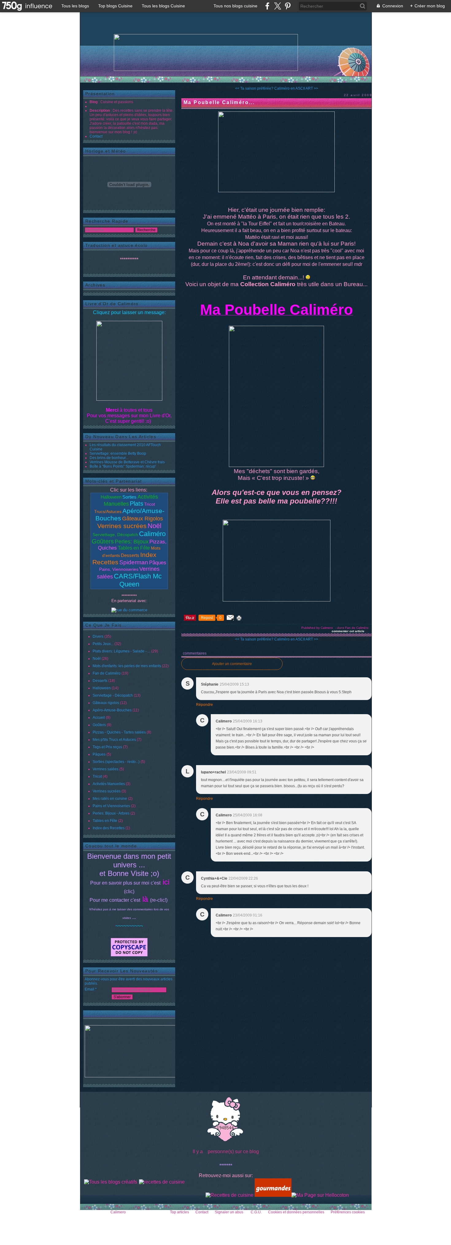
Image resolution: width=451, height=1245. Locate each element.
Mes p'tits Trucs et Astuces (114, 739)
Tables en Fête (134, 548)
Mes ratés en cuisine (110, 798)
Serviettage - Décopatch (113, 695)
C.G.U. (256, 1212)
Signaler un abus (229, 1212)
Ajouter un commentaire (232, 664)
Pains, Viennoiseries (118, 569)
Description (100, 110)
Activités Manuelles (109, 784)
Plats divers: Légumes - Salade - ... (121, 651)
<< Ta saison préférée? (254, 88)
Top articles (179, 1212)
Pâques (157, 563)
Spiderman (133, 562)
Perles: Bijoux (131, 542)
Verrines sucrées (122, 525)
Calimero (118, 1212)
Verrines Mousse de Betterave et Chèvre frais (127, 462)
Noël (154, 526)
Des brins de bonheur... (109, 458)
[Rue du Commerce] (129, 610)
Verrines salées (105, 769)
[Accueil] (206, 52)
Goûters (103, 541)
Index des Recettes (109, 828)
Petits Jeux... (103, 644)
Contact (96, 136)
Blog (94, 102)
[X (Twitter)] (277, 6)
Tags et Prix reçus (107, 747)
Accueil (99, 717)
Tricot (149, 504)
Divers (98, 636)
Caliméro (152, 534)
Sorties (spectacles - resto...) (116, 762)
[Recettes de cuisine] (229, 1195)
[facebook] (267, 6)
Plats (136, 503)
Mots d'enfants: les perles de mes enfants (127, 666)
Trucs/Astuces (107, 511)
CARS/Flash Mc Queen (138, 580)
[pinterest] (287, 6)
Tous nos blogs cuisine (235, 5)
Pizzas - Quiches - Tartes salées (119, 732)
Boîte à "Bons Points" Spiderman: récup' (123, 466)
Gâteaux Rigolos (142, 519)
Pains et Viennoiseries (111, 806)
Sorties (129, 497)
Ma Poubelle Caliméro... (219, 102)
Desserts (130, 555)
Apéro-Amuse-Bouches (112, 710)
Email (89, 989)
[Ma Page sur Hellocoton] (320, 1195)
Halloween (111, 497)
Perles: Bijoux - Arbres (111, 813)
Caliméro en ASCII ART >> (296, 88)
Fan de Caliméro (107, 673)
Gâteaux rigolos (106, 703)
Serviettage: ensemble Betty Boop (118, 453)
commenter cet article (348, 631)
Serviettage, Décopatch (115, 534)
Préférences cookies (348, 1212)
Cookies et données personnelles (296, 1212)
